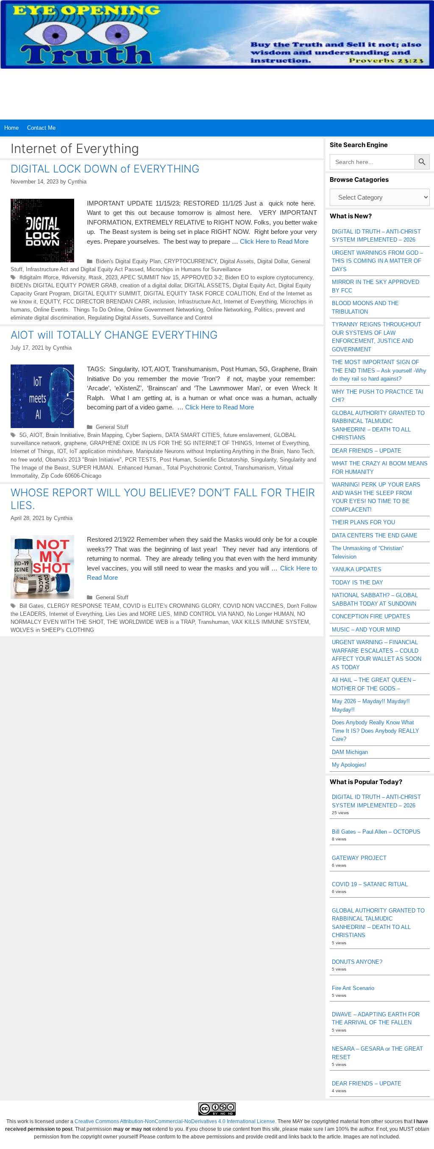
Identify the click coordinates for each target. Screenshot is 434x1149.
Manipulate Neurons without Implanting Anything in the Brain (210, 451)
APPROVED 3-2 (201, 277)
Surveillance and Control (182, 317)
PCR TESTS (140, 459)
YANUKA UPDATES (356, 569)
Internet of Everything (250, 301)
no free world (26, 459)
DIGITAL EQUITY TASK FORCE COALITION (200, 293)
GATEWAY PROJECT (359, 858)
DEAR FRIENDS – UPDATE (366, 451)
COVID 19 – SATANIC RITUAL (370, 884)
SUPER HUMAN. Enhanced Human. (117, 468)
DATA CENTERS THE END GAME (374, 535)
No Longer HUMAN (270, 614)
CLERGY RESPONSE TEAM (83, 606)
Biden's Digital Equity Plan (128, 261)
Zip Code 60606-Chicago (71, 476)
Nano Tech (300, 451)
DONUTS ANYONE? (357, 962)
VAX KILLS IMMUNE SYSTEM (270, 622)
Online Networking (228, 309)
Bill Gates (31, 606)
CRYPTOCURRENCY (190, 261)
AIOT (36, 435)
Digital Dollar (272, 261)
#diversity (73, 277)
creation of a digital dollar (150, 285)
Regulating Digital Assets (118, 317)
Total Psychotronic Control (199, 468)
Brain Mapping (104, 435)
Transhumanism (254, 468)
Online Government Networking (165, 309)
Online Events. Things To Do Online (78, 309)
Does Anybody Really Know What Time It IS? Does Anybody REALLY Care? (375, 730)
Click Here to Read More (274, 241)
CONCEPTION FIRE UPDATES (371, 616)
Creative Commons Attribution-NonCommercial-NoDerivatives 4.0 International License (175, 1121)
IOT (61, 451)
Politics (263, 309)
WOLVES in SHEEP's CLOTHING (52, 630)
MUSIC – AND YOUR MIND (366, 629)
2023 (111, 277)
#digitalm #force (38, 277)
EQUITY (50, 301)
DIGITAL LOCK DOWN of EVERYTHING (105, 168)
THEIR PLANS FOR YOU (363, 522)
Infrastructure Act (199, 301)
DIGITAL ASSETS (206, 285)
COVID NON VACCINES (253, 606)
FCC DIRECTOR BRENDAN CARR (106, 301)
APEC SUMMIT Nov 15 (149, 277)
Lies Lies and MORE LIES (138, 614)
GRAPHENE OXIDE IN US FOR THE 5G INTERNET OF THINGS (171, 443)
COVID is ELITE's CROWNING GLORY (171, 606)
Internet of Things (32, 451)
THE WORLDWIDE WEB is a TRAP (151, 622)
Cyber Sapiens (144, 435)
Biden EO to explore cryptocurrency (268, 277)
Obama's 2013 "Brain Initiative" (83, 459)
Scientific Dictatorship (221, 459)
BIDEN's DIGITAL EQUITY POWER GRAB (64, 285)
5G (23, 435)
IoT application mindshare (101, 451)
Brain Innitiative (65, 435)
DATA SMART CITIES (192, 435)
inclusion (164, 301)
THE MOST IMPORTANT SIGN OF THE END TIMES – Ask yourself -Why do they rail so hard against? (379, 370)
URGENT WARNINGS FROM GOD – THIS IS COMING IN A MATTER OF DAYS (377, 261)
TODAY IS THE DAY (357, 582)
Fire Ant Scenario (353, 988)
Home (11, 128)
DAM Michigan (350, 752)
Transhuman (213, 622)
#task (95, 277)
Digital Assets (237, 261)
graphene (75, 443)
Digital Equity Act (254, 285)
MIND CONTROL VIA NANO (209, 614)
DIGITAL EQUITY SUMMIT (106, 293)
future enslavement (246, 435)
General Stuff (112, 427)
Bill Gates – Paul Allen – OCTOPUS (376, 832)
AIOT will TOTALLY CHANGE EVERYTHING (114, 334)
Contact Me (41, 128)
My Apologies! (349, 765)
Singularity (263, 459)
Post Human (175, 459)
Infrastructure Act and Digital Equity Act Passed (84, 269)
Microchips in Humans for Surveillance (194, 269)
